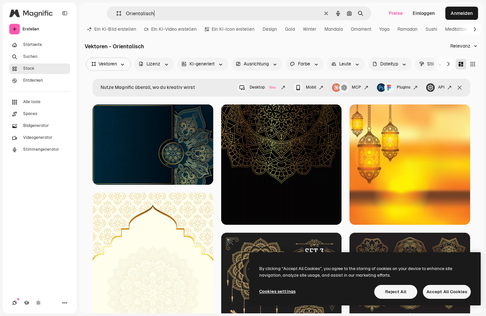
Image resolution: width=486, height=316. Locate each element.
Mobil (311, 87)
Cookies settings (277, 291)
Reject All (395, 292)
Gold (290, 29)
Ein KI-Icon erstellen (233, 29)
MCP (356, 87)
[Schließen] (459, 87)
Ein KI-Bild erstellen (115, 29)
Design (270, 29)
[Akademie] (26, 302)
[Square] (472, 64)
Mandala (333, 29)
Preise (396, 13)
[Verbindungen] (14, 302)
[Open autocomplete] (116, 13)
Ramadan (407, 29)
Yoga (384, 29)
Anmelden (462, 13)
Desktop (263, 87)
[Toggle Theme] (38, 302)
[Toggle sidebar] (65, 13)
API (441, 87)
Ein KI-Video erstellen (174, 29)
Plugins (403, 87)
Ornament (361, 29)
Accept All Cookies (446, 292)
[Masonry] (461, 64)
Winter (309, 29)
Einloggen (424, 13)
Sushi (431, 29)
